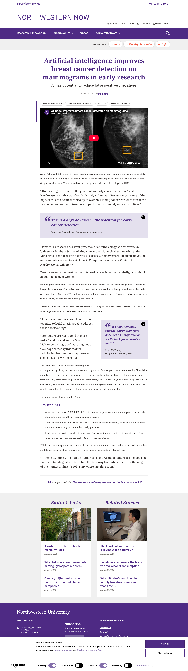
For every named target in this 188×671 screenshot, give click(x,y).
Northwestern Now (53, 17)
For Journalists (158, 4)
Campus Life (62, 33)
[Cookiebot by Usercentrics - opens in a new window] (18, 666)
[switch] (79, 665)
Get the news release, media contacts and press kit (107, 482)
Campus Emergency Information (114, 636)
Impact (83, 33)
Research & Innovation (31, 33)
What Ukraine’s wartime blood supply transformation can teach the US (120, 582)
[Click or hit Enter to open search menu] (167, 33)
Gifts (165, 44)
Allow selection (165, 653)
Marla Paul (103, 93)
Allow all (165, 644)
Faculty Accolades (140, 44)
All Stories (145, 24)
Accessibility (105, 628)
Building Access (106, 632)
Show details (143, 665)
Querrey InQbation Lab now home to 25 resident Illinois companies (62, 582)
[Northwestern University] (94, 612)
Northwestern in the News (122, 24)
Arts (117, 44)
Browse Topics (161, 24)
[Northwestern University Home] (28, 3)
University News (107, 33)
